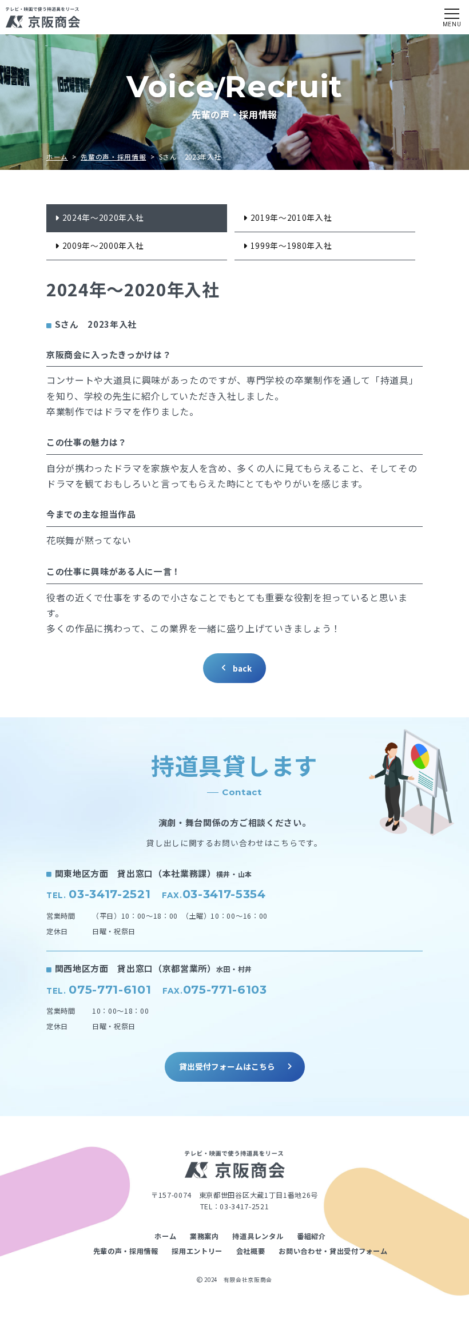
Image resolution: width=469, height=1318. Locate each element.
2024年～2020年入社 (103, 217)
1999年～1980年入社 (291, 245)
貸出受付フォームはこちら (227, 1066)
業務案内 (204, 1236)
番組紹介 (311, 1236)
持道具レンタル (257, 1236)
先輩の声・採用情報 (113, 156)
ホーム (57, 156)
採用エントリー (197, 1251)
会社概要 (250, 1251)
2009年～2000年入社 (103, 245)
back (242, 668)
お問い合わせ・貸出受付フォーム (333, 1251)
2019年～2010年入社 (291, 217)
